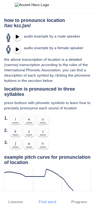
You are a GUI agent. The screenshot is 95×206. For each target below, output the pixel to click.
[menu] (7, 6)
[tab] (16, 198)
